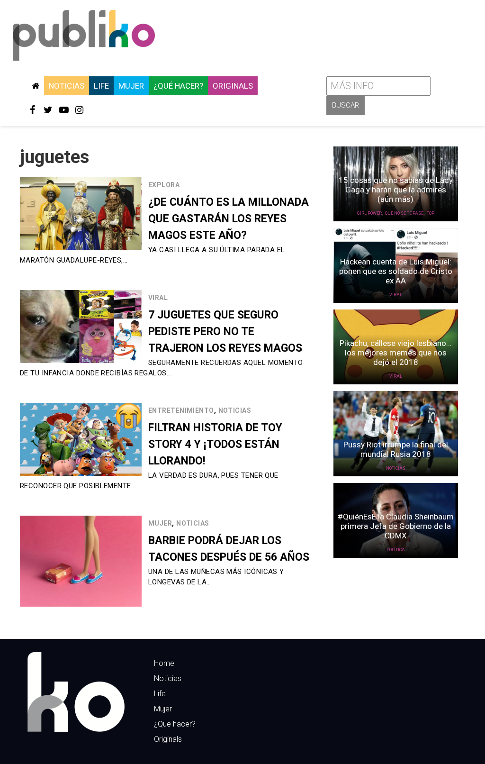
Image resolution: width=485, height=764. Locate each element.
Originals (233, 86)
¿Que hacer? (175, 723)
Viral (158, 297)
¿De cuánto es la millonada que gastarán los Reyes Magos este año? (228, 219)
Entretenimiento (181, 410)
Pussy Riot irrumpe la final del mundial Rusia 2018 (395, 449)
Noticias (66, 86)
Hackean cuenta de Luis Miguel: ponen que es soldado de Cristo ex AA (395, 271)
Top (430, 213)
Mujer (131, 86)
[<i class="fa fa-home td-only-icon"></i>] (35, 85)
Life (101, 86)
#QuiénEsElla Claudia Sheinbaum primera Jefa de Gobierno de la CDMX (396, 526)
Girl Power (369, 213)
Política (395, 549)
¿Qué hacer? (178, 86)
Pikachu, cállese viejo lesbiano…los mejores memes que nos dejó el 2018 (395, 352)
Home (164, 663)
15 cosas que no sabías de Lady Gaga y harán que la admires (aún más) (396, 189)
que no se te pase (404, 213)
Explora (164, 185)
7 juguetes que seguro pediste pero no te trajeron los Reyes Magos (225, 332)
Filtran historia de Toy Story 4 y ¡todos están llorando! (215, 444)
